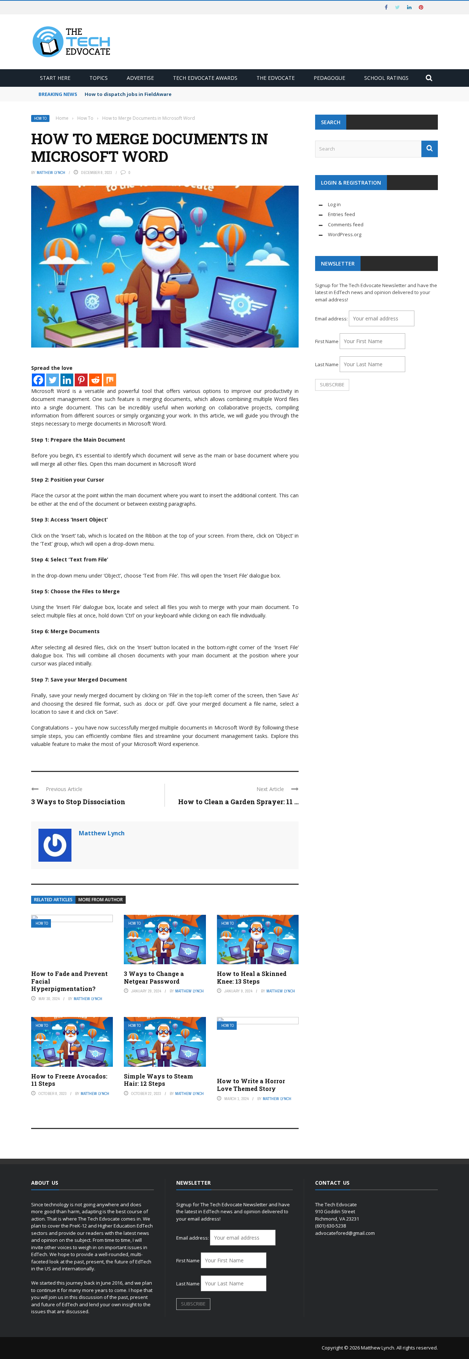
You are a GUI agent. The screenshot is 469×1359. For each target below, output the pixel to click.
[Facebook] (38, 380)
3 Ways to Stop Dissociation (78, 801)
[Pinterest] (81, 380)
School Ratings (386, 77)
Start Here (55, 77)
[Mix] (109, 380)
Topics (98, 77)
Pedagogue (329, 77)
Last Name (327, 364)
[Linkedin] (66, 380)
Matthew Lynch (51, 172)
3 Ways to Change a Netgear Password (154, 977)
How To (40, 118)
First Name (327, 341)
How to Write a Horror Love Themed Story (251, 1084)
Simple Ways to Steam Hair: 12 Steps (158, 1080)
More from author (100, 899)
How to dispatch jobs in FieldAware (128, 94)
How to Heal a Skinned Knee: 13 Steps (252, 977)
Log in (334, 204)
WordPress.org (344, 234)
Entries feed (341, 214)
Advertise (140, 77)
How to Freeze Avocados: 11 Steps (69, 1080)
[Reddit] (95, 380)
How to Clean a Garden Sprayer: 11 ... (238, 801)
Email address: (332, 318)
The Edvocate (275, 77)
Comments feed (345, 224)
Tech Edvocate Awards (205, 77)
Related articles (53, 899)
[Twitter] (52, 380)
